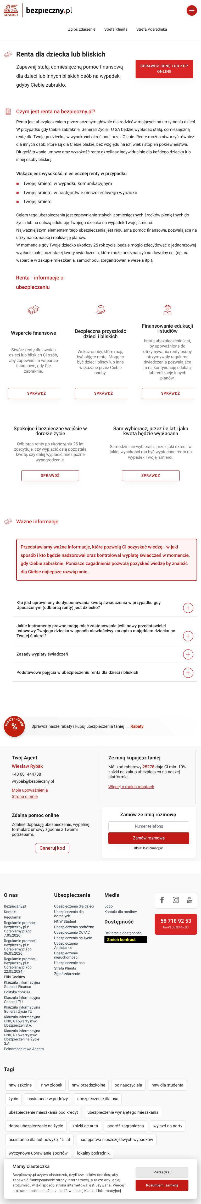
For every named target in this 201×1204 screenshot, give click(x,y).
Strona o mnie (25, 796)
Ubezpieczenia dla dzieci (74, 906)
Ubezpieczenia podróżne (74, 927)
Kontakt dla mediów (120, 912)
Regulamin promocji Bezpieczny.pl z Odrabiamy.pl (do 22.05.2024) (20, 965)
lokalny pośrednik (93, 1153)
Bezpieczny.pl (15, 906)
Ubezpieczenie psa (69, 963)
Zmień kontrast (121, 939)
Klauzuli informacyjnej (102, 1191)
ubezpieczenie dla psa (97, 1098)
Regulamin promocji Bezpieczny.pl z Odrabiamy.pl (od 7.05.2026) (20, 929)
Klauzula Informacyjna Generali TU (22, 1000)
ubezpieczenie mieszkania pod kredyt (43, 1112)
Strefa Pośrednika (151, 29)
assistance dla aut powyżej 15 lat (39, 1139)
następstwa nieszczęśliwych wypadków (116, 1139)
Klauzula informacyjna (149, 848)
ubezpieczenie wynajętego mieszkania (123, 1112)
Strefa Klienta (116, 29)
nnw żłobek (51, 1085)
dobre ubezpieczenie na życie (36, 1125)
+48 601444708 (26, 774)
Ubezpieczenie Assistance (66, 946)
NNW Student (65, 922)
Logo (108, 906)
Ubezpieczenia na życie (73, 938)
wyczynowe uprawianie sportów (38, 1153)
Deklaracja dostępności (123, 933)
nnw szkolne (20, 1085)
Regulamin (12, 917)
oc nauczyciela (128, 1085)
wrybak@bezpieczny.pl (33, 781)
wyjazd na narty (167, 1125)
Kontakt (10, 912)
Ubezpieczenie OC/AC (72, 933)
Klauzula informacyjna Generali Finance (22, 985)
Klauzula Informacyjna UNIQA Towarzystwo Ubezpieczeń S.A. (22, 1021)
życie (13, 1098)
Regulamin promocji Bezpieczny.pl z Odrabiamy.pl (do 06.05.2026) (20, 947)
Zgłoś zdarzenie (81, 29)
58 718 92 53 (175, 921)
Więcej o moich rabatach (131, 786)
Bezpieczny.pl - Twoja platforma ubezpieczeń (38, 10)
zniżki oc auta (85, 1125)
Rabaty (137, 726)
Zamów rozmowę (149, 838)
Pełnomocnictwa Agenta (24, 1049)
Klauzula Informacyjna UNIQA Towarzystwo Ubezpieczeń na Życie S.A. (22, 1037)
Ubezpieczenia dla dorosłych (69, 914)
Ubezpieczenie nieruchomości (66, 955)
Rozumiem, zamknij (162, 1185)
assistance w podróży (47, 1098)
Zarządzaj (162, 1172)
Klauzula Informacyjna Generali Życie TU (22, 1009)
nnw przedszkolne (88, 1085)
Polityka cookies (17, 992)
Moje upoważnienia (30, 790)
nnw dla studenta (167, 1085)
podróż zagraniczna (125, 1125)
